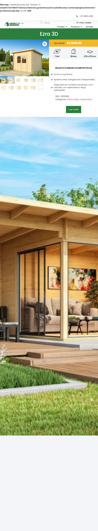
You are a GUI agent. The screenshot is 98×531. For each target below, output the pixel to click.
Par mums (75, 26)
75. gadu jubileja (83, 22)
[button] (73, 109)
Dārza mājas (73, 99)
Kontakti (89, 26)
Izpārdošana (86, 99)
